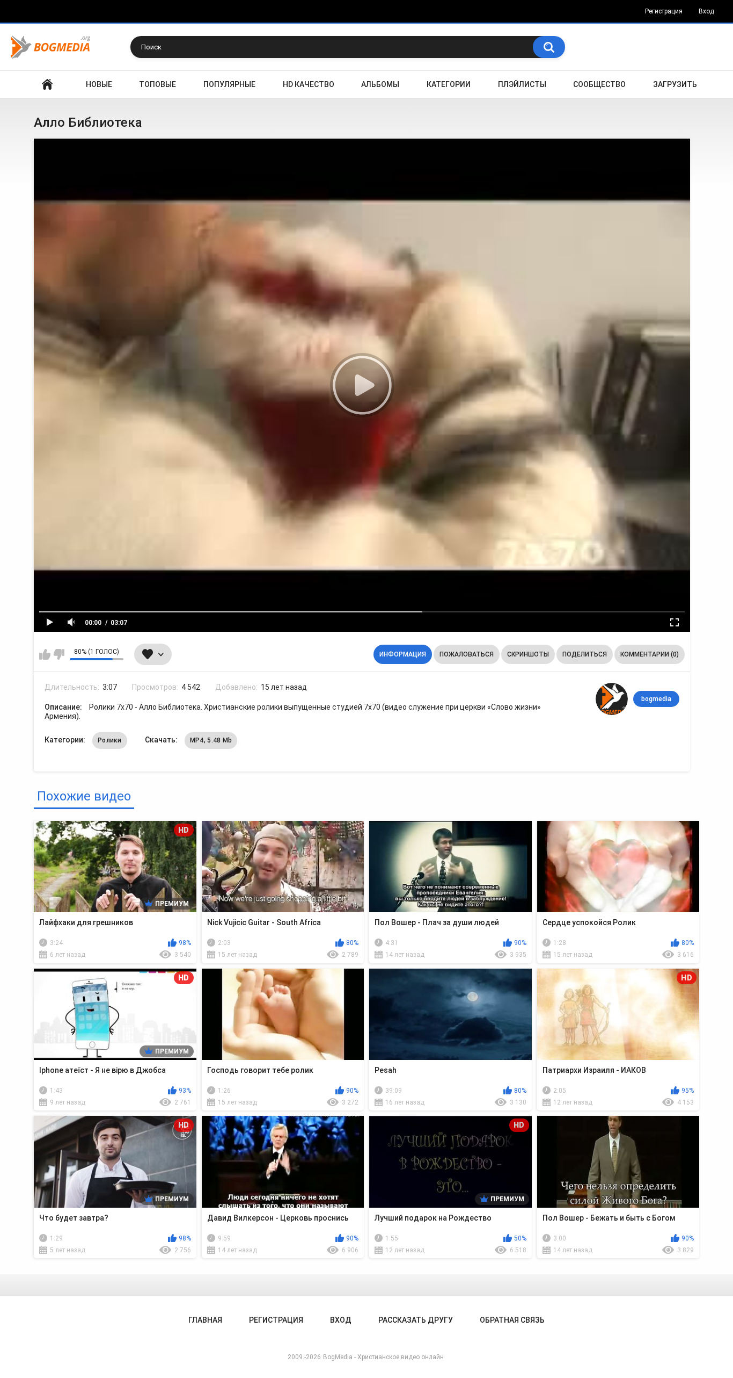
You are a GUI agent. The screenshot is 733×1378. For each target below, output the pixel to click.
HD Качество (308, 84)
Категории (449, 84)
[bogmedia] (612, 699)
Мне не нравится (58, 654)
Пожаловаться (466, 654)
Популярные (229, 84)
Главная (47, 84)
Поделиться (584, 654)
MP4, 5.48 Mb (211, 740)
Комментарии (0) (649, 654)
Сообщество (599, 84)
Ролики (110, 740)
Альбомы (380, 84)
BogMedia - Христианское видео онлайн (383, 1357)
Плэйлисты (522, 84)
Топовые (157, 84)
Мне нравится (44, 654)
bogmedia (656, 699)
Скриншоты (528, 654)
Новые (99, 84)
